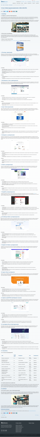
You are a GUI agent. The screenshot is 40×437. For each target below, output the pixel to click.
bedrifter (34, 193)
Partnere (37, 3)
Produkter (14, 3)
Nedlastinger (18, 3)
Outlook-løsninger (4, 9)
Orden (22, 3)
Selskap (33, 3)
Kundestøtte (29, 3)
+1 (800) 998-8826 (22, 1)
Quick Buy (38, 1)
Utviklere (25, 3)
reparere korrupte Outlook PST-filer (15, 40)
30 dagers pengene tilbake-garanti (4, 3)
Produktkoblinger (29, 1)
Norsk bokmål (34, 0)
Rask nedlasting (33, 1)
